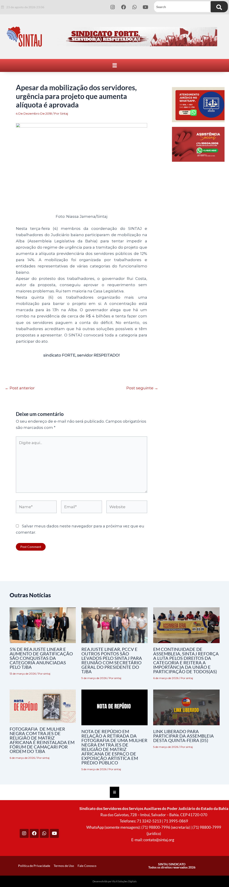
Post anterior (20, 388)
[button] (114, 65)
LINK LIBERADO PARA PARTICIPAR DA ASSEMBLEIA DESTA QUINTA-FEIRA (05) (183, 736)
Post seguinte (142, 388)
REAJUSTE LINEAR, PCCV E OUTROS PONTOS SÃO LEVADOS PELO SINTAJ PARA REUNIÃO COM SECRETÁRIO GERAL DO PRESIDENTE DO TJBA (111, 660)
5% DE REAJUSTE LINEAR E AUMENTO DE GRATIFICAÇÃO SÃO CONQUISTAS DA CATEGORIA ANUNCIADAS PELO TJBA (41, 658)
